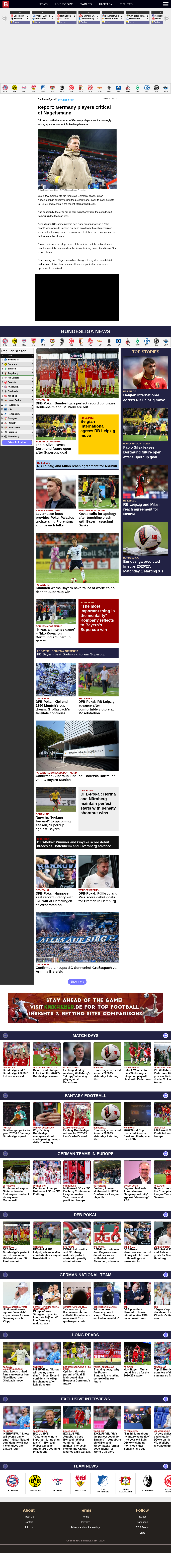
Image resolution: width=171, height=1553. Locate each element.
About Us (29, 1516)
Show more (77, 981)
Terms (85, 1516)
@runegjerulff (66, 99)
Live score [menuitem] (64, 4)
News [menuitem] (43, 4)
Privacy (85, 1522)
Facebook (142, 1522)
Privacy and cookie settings (85, 1527)
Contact (29, 1522)
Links (142, 1532)
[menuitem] (19, 4)
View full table (17, 442)
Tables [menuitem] (86, 4)
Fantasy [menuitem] (106, 4)
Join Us (29, 1527)
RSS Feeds (142, 1527)
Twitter (142, 1516)
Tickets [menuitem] (126, 4)
